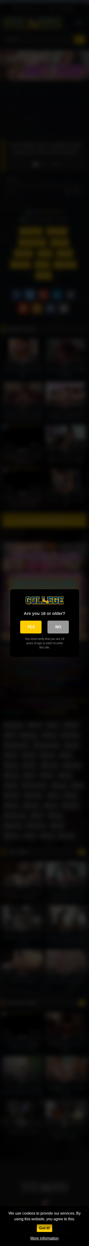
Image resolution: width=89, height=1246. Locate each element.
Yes (31, 627)
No (58, 627)
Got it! (44, 1228)
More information (44, 1238)
